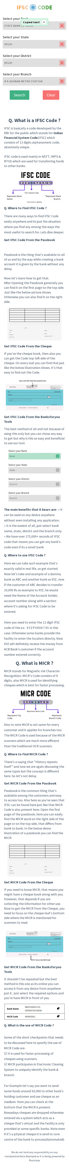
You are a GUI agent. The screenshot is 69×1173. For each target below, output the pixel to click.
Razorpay (34, 1160)
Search (19, 95)
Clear (51, 95)
